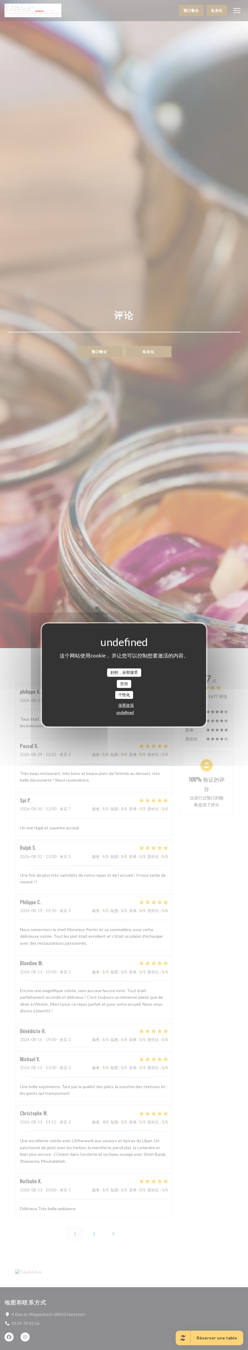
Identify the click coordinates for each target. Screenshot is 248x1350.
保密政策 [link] (126, 705)
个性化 (124, 694)
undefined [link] (125, 712)
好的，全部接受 (124, 672)
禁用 (124, 683)
